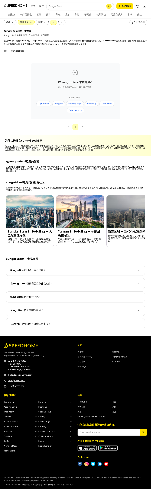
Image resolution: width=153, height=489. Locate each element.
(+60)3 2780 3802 (16, 380)
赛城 (39, 14)
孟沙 (67, 14)
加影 (77, 14)
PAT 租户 (69, 484)
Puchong (91, 103)
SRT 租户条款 (49, 484)
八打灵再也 (26, 14)
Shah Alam (107, 103)
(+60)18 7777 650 (16, 386)
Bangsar (59, 103)
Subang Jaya (75, 110)
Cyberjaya (44, 103)
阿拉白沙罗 (117, 14)
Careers (116, 361)
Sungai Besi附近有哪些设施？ (26, 310)
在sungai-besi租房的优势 (22, 161)
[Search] (109, 6)
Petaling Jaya (75, 103)
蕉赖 (58, 14)
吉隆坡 (11, 14)
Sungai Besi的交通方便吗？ (25, 297)
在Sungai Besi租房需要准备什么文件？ (31, 283)
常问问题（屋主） (85, 356)
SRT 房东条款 (36, 484)
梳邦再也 (101, 14)
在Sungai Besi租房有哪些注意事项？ (30, 323)
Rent (6, 50)
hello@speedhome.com (20, 374)
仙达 (139, 14)
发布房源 (127, 6)
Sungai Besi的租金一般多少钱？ (28, 270)
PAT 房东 (60, 484)
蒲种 (48, 14)
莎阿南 (88, 14)
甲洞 (129, 14)
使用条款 (26, 484)
